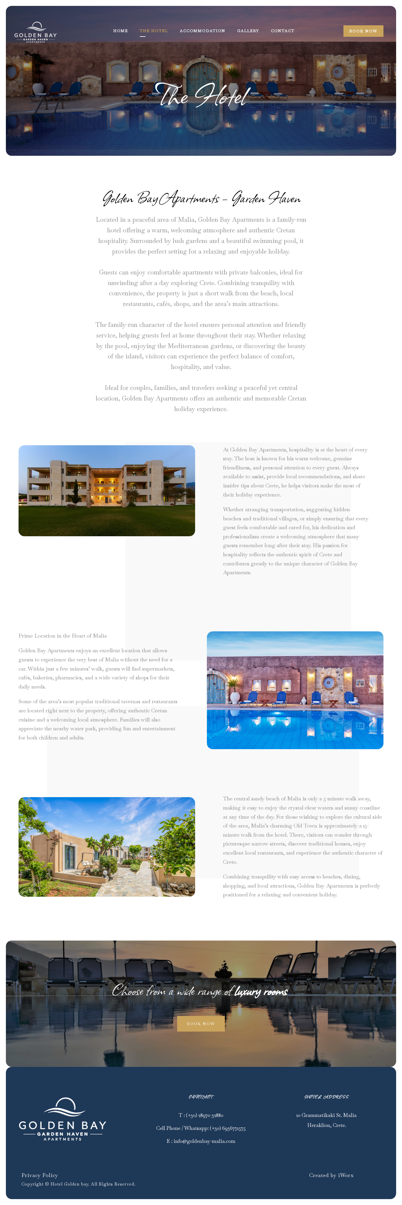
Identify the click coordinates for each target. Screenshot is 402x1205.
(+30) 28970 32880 (204, 1115)
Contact (283, 30)
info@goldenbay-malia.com (204, 1141)
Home (120, 30)
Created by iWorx (331, 1175)
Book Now (363, 31)
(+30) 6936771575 (228, 1128)
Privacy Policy (39, 1175)
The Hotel (154, 30)
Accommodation (202, 30)
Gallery (248, 30)
